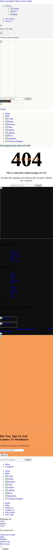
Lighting (13, 292)
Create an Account (7, 535)
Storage (13, 287)
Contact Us (14, 253)
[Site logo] (8, 96)
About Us (14, 251)
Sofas (12, 278)
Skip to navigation (7, 1)
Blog (12, 258)
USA (15, 11)
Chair (12, 273)
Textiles (13, 289)
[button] (26, 549)
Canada (16, 9)
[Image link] (8, 321)
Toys (12, 294)
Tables (13, 276)
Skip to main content (23, 1)
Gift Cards (14, 260)
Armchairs (14, 280)
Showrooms (15, 256)
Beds (12, 283)
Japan (15, 14)
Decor (12, 296)
